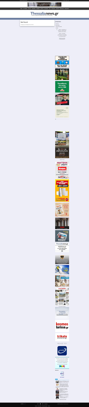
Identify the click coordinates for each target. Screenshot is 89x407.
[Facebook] (38, 404)
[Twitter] (40, 404)
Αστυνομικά (25, 8)
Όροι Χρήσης (58, 25)
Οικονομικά (34, 8)
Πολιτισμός (46, 8)
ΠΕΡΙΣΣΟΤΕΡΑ (67, 8)
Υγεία (50, 8)
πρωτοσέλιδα (60, 306)
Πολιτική (57, 8)
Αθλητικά (42, 8)
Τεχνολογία (53, 8)
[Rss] (43, 404)
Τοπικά (21, 8)
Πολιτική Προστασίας (59, 26)
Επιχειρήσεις (62, 8)
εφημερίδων (64, 306)
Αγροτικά (29, 8)
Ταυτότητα (57, 23)
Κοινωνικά (38, 8)
